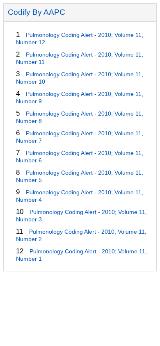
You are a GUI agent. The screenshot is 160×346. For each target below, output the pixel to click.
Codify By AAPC (36, 12)
